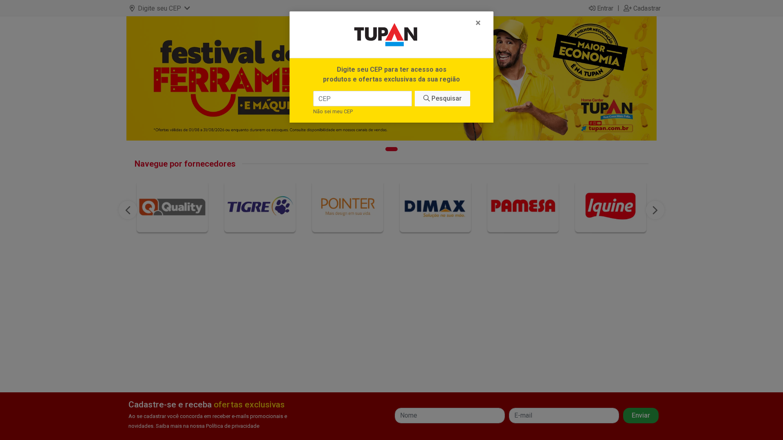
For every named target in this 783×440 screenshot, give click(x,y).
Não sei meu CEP (333, 111)
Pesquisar (446, 98)
